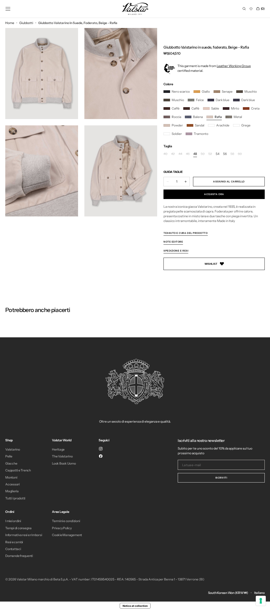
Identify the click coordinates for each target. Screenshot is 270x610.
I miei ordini (13, 521)
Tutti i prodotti (15, 498)
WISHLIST (211, 263)
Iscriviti (221, 477)
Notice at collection (135, 605)
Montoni (11, 477)
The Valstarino (62, 456)
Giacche (11, 463)
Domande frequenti (19, 556)
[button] (8, 9)
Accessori (12, 484)
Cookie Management (67, 535)
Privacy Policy (62, 528)
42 (173, 154)
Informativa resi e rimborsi (23, 535)
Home (9, 23)
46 (188, 154)
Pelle (8, 456)
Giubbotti (26, 23)
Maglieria (12, 491)
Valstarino (12, 449)
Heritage (58, 449)
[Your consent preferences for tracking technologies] (261, 601)
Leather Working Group (234, 66)
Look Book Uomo (64, 463)
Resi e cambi (14, 542)
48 (195, 154)
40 (165, 154)
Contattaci (13, 549)
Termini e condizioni (66, 521)
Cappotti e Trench (18, 470)
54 (217, 154)
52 (210, 154)
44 (180, 154)
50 (203, 154)
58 (232, 154)
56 (225, 154)
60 (240, 154)
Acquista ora (214, 194)
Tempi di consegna (18, 528)
